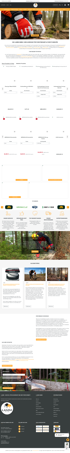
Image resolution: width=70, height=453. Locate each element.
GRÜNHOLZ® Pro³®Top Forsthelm (25, 47)
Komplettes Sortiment (41, 339)
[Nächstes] (67, 88)
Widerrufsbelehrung (56, 410)
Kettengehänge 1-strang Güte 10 (59, 87)
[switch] (67, 448)
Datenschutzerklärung (14, 384)
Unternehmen (35, 251)
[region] (35, 25)
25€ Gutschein (43, 137)
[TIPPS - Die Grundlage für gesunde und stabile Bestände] (34, 274)
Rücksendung (55, 399)
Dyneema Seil (45, 47)
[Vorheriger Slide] (3, 25)
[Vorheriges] (2, 88)
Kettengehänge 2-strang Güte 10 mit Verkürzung (10, 87)
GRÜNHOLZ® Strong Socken (10, 138)
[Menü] (68, 442)
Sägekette (19, 54)
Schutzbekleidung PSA (23, 360)
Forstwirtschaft (18, 359)
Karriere (37, 400)
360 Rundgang (38, 402)
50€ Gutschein (59, 137)
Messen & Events (38, 406)
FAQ (4, 282)
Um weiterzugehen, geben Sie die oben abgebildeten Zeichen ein (13, 381)
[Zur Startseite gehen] (35, 5)
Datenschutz (55, 414)
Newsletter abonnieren (8, 388)
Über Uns (37, 399)
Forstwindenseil (37, 47)
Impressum (55, 416)
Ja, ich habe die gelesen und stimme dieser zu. (14, 385)
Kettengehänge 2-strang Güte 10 (27, 87)
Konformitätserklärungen (40, 412)
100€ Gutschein (27, 137)
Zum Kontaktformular (5, 432)
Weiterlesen (6, 306)
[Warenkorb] (68, 5)
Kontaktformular (56, 400)
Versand (54, 402)
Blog (36, 410)
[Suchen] (60, 5)
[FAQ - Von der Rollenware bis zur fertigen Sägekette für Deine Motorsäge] (12, 274)
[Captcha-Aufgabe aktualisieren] (22, 378)
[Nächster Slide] (67, 25)
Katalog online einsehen (40, 408)
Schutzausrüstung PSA (55, 179)
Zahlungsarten (55, 404)
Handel (3, 360)
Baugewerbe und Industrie (26, 56)
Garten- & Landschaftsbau (10, 360)
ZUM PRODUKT (35, 35)
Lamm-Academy (38, 414)
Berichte (37, 404)
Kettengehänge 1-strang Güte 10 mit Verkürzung (43, 87)
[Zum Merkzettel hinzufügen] (15, 81)
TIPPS (27, 282)
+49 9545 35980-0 (8, 428)
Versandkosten (36, 450)
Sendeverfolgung (56, 408)
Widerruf (54, 412)
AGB (54, 406)
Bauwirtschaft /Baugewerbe (28, 359)
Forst (21, 179)
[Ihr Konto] (65, 5)
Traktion (14, 197)
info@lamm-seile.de (7, 431)
